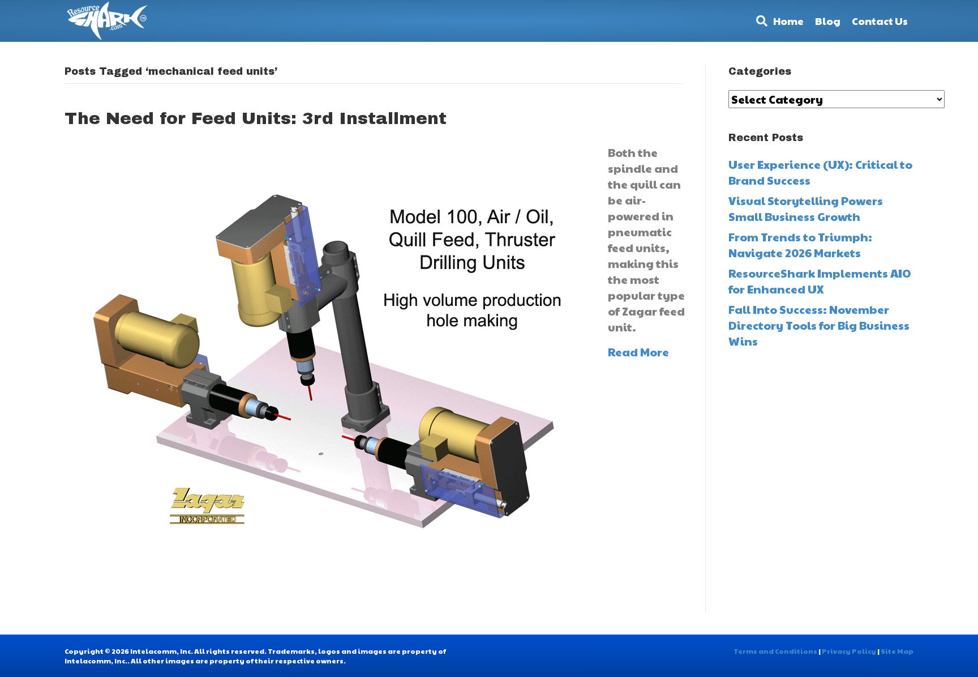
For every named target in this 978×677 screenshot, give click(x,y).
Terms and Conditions (775, 650)
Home (788, 21)
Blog (827, 21)
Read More (638, 352)
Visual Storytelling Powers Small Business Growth (805, 208)
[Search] (758, 21)
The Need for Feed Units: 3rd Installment (256, 118)
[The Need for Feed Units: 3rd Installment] (325, 369)
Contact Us (880, 21)
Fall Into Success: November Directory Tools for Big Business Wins (819, 325)
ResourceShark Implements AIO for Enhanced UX (819, 281)
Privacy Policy (849, 650)
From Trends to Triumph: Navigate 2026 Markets (800, 245)
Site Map (897, 650)
